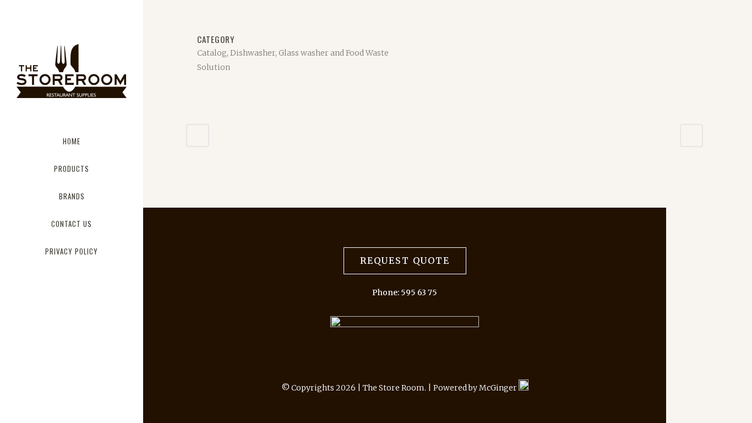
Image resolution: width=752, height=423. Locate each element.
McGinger (499, 388)
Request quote (405, 260)
